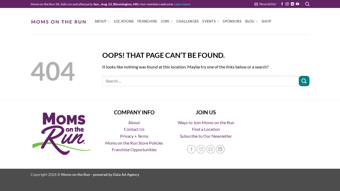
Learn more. (182, 4)
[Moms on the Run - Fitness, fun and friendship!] (59, 21)
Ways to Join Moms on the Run (206, 122)
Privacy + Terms (134, 135)
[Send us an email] (210, 149)
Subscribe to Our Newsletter (206, 135)
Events (209, 21)
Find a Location (206, 129)
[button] (265, 4)
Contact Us (134, 129)
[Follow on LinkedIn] (292, 4)
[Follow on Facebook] (282, 4)
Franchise (147, 21)
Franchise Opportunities (134, 149)
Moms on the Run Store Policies (134, 142)
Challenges (187, 21)
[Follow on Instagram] (287, 4)
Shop (266, 21)
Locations (124, 21)
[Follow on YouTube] (297, 4)
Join (165, 21)
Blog (249, 21)
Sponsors (232, 21)
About (101, 21)
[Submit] (304, 81)
